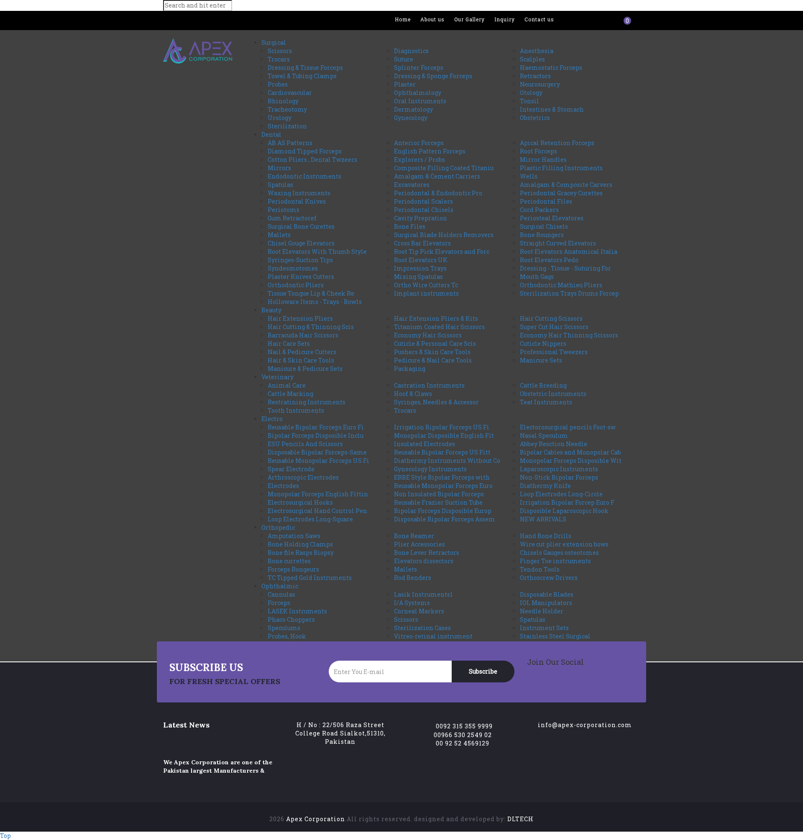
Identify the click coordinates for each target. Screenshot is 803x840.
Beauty (271, 310)
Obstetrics (535, 118)
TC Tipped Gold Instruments (310, 578)
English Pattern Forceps (429, 151)
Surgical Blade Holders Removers (444, 235)
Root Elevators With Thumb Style (317, 251)
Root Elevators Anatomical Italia (568, 251)
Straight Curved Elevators (558, 243)
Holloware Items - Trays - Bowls (315, 302)
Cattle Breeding (543, 385)
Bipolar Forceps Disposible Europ (442, 511)
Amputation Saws (294, 536)
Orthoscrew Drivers (549, 578)
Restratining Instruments (306, 402)
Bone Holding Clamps (300, 544)
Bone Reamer (414, 536)
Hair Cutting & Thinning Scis (311, 327)
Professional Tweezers (554, 352)
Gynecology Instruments (430, 469)
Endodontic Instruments (304, 176)
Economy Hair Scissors (428, 335)
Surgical (273, 42)
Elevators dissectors (423, 561)
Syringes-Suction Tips (300, 260)
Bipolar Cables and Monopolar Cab (570, 452)
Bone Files (409, 226)
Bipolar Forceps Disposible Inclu (315, 435)
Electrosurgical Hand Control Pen (317, 511)
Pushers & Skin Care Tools (432, 352)
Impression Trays (420, 268)
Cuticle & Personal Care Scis (435, 343)
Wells (528, 176)
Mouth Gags (537, 277)
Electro (272, 419)
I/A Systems (412, 603)
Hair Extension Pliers (300, 318)
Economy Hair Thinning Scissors (569, 335)
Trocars (279, 59)
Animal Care (287, 385)
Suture (403, 59)
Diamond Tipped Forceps (305, 151)
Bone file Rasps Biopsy (301, 553)
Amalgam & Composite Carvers (566, 185)
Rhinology (283, 101)
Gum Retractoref (292, 218)
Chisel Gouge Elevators (301, 243)
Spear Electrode (291, 469)
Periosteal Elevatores (551, 218)
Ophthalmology (417, 93)
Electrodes (283, 486)
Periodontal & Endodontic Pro (438, 193)
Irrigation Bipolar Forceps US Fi (441, 427)
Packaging (409, 369)
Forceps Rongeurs (293, 569)
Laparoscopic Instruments (559, 469)
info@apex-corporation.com (585, 725)
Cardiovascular (290, 93)
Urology (280, 118)
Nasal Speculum (544, 435)
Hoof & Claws (413, 394)
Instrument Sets (544, 628)
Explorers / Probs (419, 159)
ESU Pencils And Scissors (305, 444)
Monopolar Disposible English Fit (444, 435)
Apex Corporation (315, 819)
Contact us (539, 19)
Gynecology (410, 118)
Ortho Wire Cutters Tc (426, 285)
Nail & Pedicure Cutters (302, 352)
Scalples (532, 59)
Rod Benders (412, 578)
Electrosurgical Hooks (300, 502)
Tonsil (529, 101)
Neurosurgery (540, 84)
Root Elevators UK (421, 260)
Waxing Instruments (299, 193)
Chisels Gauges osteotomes (559, 553)
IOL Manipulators (546, 603)
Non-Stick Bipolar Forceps (559, 477)
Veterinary (277, 377)
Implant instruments (426, 293)
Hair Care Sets (289, 343)
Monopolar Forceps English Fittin (318, 494)
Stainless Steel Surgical (555, 636)
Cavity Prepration (420, 218)
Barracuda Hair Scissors (303, 335)
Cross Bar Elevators (422, 243)
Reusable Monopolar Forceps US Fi (318, 461)
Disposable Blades (546, 594)
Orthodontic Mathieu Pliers (561, 285)
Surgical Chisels (544, 226)
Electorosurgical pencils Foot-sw (568, 427)
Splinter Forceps (418, 67)
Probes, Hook (287, 636)
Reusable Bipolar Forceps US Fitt (442, 452)
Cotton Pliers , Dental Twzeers (312, 159)
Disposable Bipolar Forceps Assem (444, 519)
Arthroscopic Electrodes (303, 477)
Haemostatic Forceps (551, 67)
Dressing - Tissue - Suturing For (565, 268)
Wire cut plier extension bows (564, 544)
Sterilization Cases (422, 628)
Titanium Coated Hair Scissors (439, 327)
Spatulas (280, 185)
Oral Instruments (420, 101)
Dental (271, 134)
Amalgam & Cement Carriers (437, 176)
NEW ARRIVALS (543, 519)
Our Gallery (469, 19)
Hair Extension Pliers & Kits (436, 318)
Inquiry (504, 19)
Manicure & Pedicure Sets (305, 369)
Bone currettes (289, 561)
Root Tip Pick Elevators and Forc (441, 251)
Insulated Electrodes (424, 444)
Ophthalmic (279, 586)
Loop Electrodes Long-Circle (561, 494)
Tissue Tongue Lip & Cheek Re (311, 293)
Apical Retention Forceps (557, 143)
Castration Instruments (429, 385)
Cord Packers (539, 210)
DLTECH (520, 819)
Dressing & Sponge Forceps (433, 76)
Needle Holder (541, 611)
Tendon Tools (540, 569)
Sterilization (287, 126)
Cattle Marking (290, 394)
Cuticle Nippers (543, 343)
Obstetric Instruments (553, 394)
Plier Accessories (419, 544)
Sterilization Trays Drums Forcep (569, 293)
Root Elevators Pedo (549, 260)
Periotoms (283, 210)
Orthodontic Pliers (296, 285)
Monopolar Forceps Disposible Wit (570, 461)
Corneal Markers (419, 611)
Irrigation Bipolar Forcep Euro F (567, 502)
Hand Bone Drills (545, 536)
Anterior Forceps (419, 143)
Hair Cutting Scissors (551, 318)
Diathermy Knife (545, 486)
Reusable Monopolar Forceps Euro (443, 486)
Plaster (405, 84)
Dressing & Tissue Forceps (305, 67)
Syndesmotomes (293, 268)
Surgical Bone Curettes (301, 226)
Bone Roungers (542, 235)
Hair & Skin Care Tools (301, 360)
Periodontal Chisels (423, 210)
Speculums (284, 628)
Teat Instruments (546, 402)
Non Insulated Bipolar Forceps (439, 494)
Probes (278, 84)
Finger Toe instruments (555, 561)
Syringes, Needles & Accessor (436, 402)
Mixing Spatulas (418, 277)
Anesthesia (536, 51)
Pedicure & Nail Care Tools (433, 360)
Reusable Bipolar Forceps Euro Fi (316, 427)
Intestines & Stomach (552, 109)
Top (5, 836)
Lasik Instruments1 (423, 594)
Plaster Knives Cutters (301, 277)
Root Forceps (538, 151)
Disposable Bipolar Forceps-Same (317, 452)
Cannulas (281, 594)
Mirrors (279, 168)
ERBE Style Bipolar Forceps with (442, 477)
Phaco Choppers (291, 619)
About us (432, 19)
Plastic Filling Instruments (561, 168)
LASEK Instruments (297, 611)
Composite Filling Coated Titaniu (444, 168)
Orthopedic (278, 527)
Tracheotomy (287, 109)
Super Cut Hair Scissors (554, 327)
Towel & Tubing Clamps (302, 76)
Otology (531, 93)
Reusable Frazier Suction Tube (438, 502)
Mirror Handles (543, 159)
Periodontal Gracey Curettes (561, 193)
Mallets (279, 235)
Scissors (280, 51)
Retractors (535, 76)
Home (403, 19)
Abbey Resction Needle (553, 444)
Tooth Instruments (296, 410)
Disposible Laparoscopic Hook (564, 511)
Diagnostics (411, 51)
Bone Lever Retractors (426, 553)
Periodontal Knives (297, 201)
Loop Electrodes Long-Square (310, 519)
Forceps (279, 603)
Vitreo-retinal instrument (433, 636)
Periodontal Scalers (423, 201)
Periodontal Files (546, 201)
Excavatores (412, 185)
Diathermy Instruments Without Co (447, 461)
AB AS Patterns (290, 143)
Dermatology (413, 109)
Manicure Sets (541, 360)
